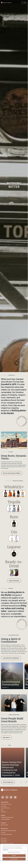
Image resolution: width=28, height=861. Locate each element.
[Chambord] (14, 784)
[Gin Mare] (16, 769)
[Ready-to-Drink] (11, 803)
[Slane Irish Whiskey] (18, 724)
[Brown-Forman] (6, 2)
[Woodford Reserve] (9, 724)
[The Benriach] (22, 724)
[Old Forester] (5, 724)
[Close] (25, 846)
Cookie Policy (5, 849)
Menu (25, 2)
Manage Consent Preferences (14, 852)
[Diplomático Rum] (14, 754)
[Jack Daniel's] (14, 724)
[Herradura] (14, 739)
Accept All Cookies (14, 858)
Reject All (14, 855)
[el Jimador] (9, 739)
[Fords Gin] (11, 769)
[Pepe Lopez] (18, 739)
